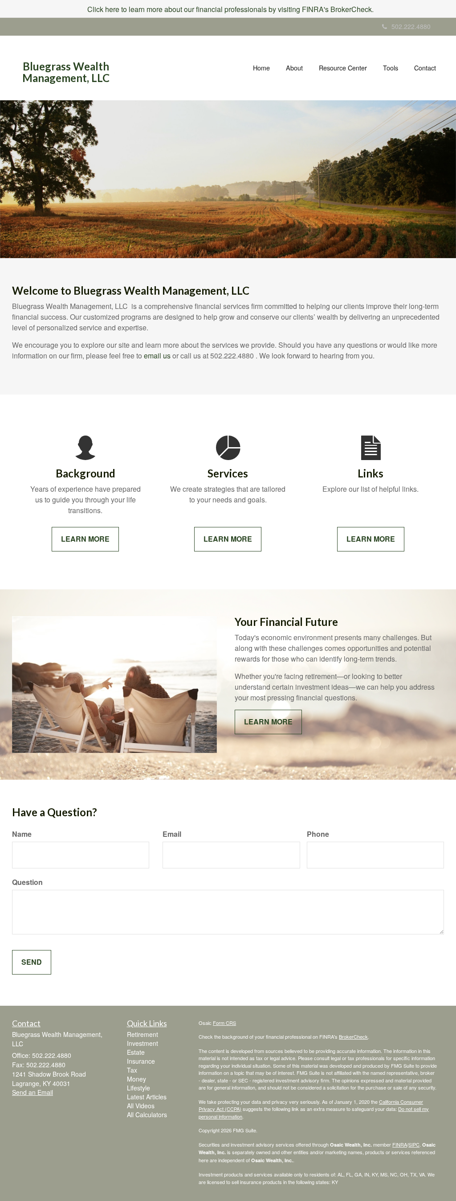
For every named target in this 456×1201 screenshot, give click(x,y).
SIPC (413, 1144)
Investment (142, 1043)
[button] (294, 67)
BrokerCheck (353, 1036)
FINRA (399, 1144)
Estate (136, 1052)
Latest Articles (147, 1096)
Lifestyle (138, 1087)
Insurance (141, 1061)
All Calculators (147, 1114)
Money (136, 1078)
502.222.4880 (411, 26)
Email (172, 834)
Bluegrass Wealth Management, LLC (66, 72)
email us (157, 355)
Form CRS (224, 1022)
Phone (318, 834)
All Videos (141, 1105)
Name (22, 834)
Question (27, 882)
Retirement (142, 1034)
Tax (132, 1069)
